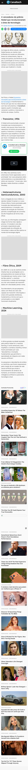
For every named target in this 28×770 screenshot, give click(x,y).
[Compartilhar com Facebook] (5, 29)
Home (2, 14)
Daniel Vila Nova (8, 25)
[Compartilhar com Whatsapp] (2, 29)
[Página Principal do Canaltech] (14, 3)
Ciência (12, 14)
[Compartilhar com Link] (8, 29)
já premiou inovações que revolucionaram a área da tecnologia (13, 100)
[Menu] (2, 3)
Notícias (7, 14)
